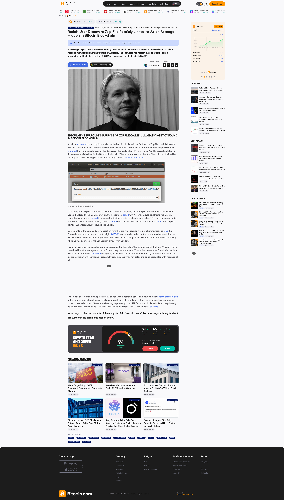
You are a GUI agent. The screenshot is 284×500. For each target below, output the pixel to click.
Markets (147, 465)
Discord (204, 469)
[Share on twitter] (168, 65)
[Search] (206, 4)
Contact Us (120, 465)
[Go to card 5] (211, 77)
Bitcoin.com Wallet (180, 465)
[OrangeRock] (71, 16)
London (131, 437)
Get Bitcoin (218, 26)
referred (94, 218)
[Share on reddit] (172, 65)
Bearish (150, 348)
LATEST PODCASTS (198, 198)
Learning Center (150, 469)
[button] (110, 64)
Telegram (204, 462)
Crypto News (106, 28)
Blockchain (81, 437)
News (115, 4)
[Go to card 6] (214, 77)
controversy (94, 437)
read (166, 230)
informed (72, 150)
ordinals (141, 437)
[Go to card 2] (204, 77)
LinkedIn (204, 473)
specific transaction (134, 157)
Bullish (167, 348)
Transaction (162, 437)
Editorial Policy (121, 473)
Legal (118, 477)
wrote (114, 221)
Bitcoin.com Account (181, 462)
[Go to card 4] (209, 77)
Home (107, 4)
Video (172, 437)
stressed (154, 306)
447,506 (115, 234)
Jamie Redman (153, 65)
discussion (106, 437)
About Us (119, 462)
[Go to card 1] (202, 77)
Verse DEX (177, 473)
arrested (97, 253)
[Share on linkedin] (176, 65)
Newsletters (152, 4)
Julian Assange (119, 437)
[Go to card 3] (206, 77)
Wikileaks (86, 442)
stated (159, 221)
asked (126, 214)
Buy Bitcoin (177, 469)
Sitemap (119, 480)
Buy (123, 4)
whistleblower (74, 442)
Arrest (71, 437)
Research (141, 4)
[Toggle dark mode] (199, 4)
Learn (132, 4)
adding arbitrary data (167, 296)
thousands (82, 144)
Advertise (164, 4)
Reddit (151, 437)
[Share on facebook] (164, 65)
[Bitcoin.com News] (68, 4)
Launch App (217, 4)
